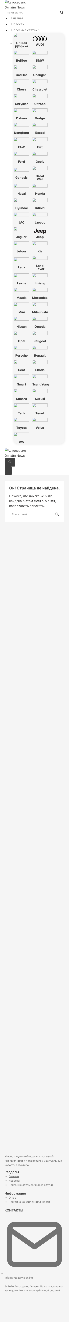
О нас (12, 1197)
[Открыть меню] (8, 471)
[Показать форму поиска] (10, 462)
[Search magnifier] (61, 12)
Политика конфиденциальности (29, 1201)
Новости (18, 24)
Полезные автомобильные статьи (31, 1184)
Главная (17, 18)
